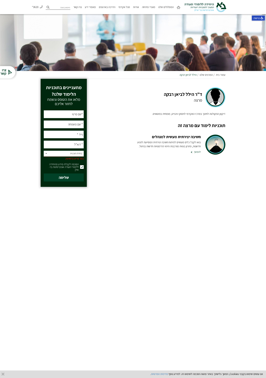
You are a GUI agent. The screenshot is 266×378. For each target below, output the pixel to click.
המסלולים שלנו (166, 7)
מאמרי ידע (90, 7)
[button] (64, 154)
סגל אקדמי (124, 7)
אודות (136, 7)
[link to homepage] (178, 9)
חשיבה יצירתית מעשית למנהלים (176, 136)
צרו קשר (77, 7)
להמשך (197, 152)
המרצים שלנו (206, 75)
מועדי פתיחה (148, 7)
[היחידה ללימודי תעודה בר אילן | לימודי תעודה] (205, 6)
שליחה (64, 177)
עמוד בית (220, 75)
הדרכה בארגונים (107, 7)
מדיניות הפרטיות (159, 374)
